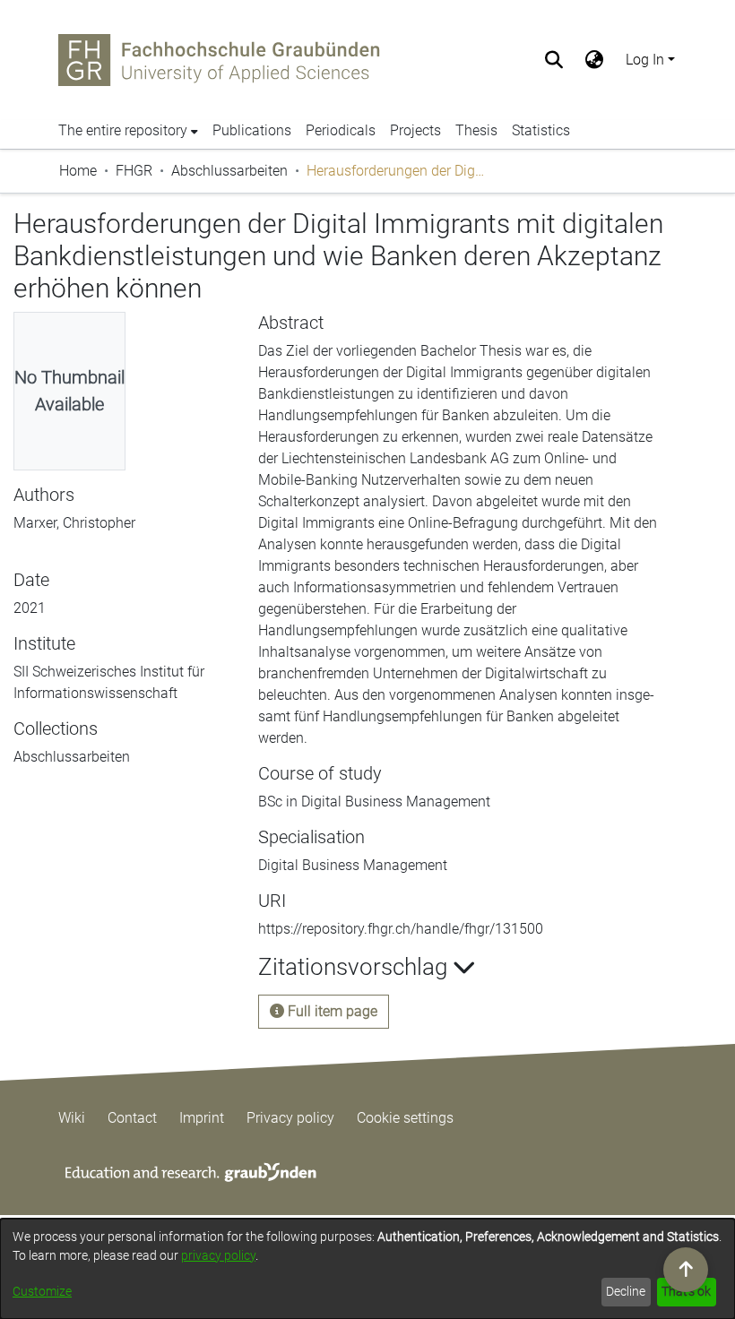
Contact (132, 1117)
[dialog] (367, 1269)
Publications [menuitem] (251, 130)
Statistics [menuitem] (541, 130)
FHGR (134, 170)
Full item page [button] (330, 1011)
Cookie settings (405, 1117)
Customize (42, 1291)
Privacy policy (290, 1117)
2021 (29, 607)
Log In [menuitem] (645, 59)
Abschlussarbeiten (229, 170)
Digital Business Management (352, 865)
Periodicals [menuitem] (341, 130)
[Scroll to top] (685, 1269)
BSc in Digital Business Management (374, 801)
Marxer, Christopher (74, 522)
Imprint (201, 1117)
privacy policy (218, 1255)
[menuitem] (595, 60)
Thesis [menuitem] (476, 130)
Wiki (71, 1117)
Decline (625, 1291)
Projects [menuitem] (415, 130)
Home (78, 170)
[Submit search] (554, 60)
